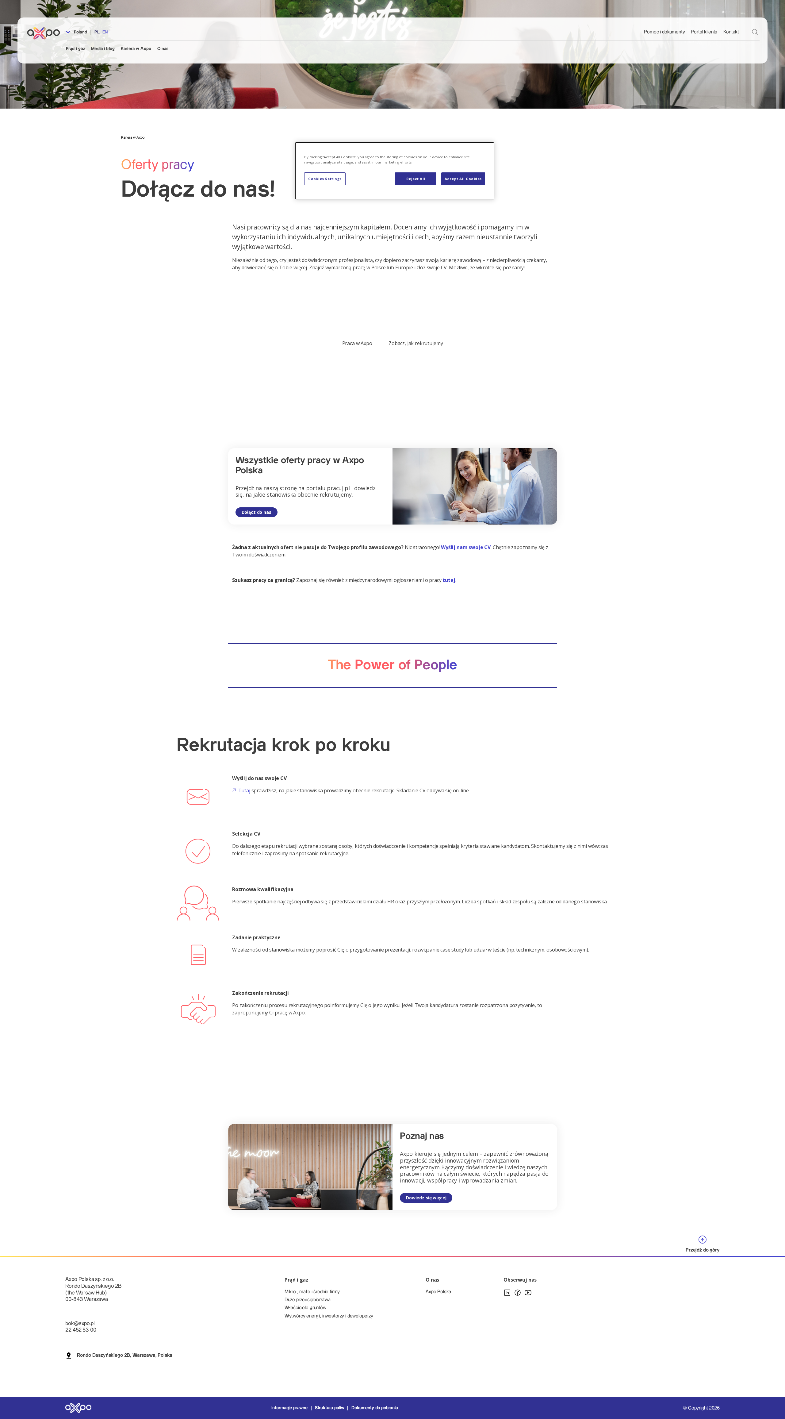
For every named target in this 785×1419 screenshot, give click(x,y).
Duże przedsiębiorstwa (308, 1300)
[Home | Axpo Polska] (46, 33)
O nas (163, 49)
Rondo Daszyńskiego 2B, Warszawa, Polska (124, 1355)
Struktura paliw (329, 1408)
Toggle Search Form (754, 31)
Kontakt (731, 32)
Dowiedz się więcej (426, 1198)
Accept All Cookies (463, 178)
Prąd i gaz (75, 49)
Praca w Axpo (357, 343)
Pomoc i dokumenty (664, 32)
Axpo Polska (438, 1292)
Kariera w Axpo (136, 49)
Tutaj (244, 790)
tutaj (448, 580)
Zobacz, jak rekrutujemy (416, 343)
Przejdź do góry (703, 1250)
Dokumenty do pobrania (374, 1408)
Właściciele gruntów (305, 1308)
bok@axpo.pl (79, 1323)
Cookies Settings (325, 178)
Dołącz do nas (256, 512)
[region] (394, 171)
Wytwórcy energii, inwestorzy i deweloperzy (329, 1316)
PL (96, 32)
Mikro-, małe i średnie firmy (312, 1292)
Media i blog (103, 49)
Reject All (416, 178)
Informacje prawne (289, 1408)
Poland (80, 32)
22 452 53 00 (80, 1329)
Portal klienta (704, 32)
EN (105, 32)
